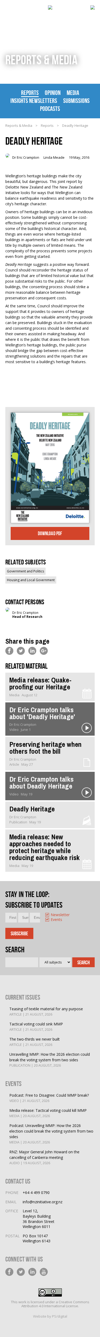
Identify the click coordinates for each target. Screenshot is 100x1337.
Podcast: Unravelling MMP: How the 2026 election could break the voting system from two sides (51, 1134)
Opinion (53, 92)
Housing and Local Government (31, 580)
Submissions (76, 100)
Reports (30, 92)
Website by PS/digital (50, 1316)
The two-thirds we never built (34, 1042)
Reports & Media (18, 125)
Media (73, 92)
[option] (48, 915)
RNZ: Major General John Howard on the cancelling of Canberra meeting (44, 1157)
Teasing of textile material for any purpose (46, 1011)
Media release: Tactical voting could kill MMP (48, 1113)
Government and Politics (25, 571)
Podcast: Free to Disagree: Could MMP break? (49, 1098)
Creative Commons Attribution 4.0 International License (55, 1304)
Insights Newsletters (33, 100)
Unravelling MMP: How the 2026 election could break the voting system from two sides (49, 1060)
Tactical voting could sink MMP (36, 1026)
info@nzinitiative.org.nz (42, 1201)
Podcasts (50, 108)
